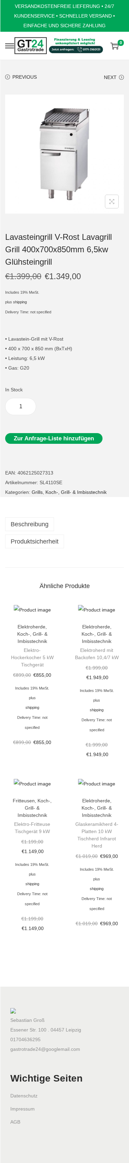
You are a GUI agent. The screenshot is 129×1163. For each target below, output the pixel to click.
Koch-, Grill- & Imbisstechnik (76, 492)
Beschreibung (30, 524)
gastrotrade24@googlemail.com (45, 1049)
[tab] (64, 524)
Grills (37, 492)
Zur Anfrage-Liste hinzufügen (54, 438)
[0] (114, 46)
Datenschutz (23, 1095)
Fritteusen (24, 800)
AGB (15, 1122)
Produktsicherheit (34, 541)
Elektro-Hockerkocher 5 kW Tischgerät (32, 657)
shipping (20, 302)
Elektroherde (31, 626)
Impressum (22, 1109)
